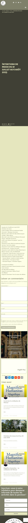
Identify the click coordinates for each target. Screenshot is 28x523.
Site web (3, 314)
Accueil (3, 10)
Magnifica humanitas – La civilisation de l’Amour (11, 469)
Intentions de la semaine (7, 125)
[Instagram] (16, 2)
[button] (21, 2)
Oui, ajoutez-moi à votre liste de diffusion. (12, 324)
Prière (11, 10)
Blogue (7, 10)
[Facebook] (13, 2)
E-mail (3, 308)
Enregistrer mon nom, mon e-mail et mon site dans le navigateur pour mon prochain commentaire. (14, 321)
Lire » (5, 444)
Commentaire (4, 285)
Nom (2, 303)
